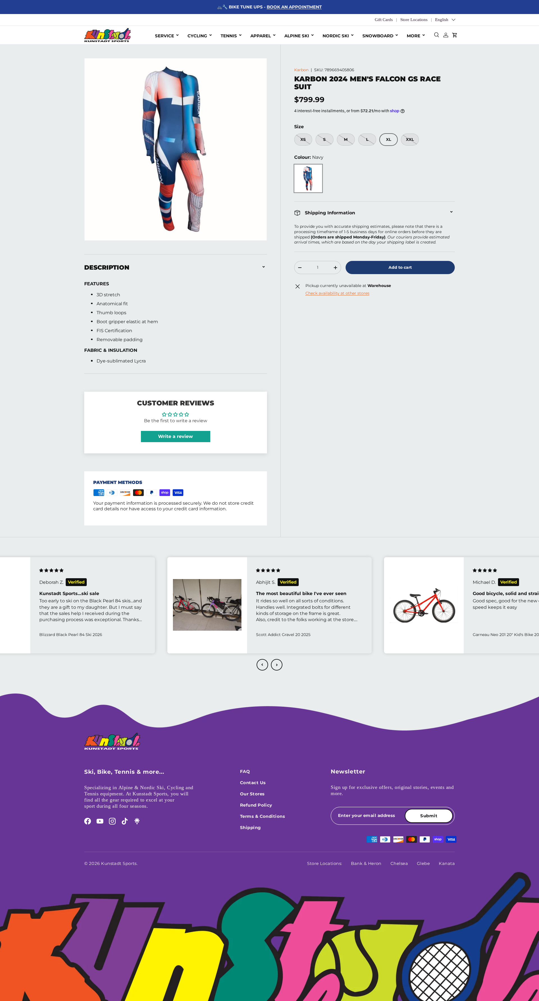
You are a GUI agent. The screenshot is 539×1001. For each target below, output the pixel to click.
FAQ (245, 771)
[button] (262, 665)
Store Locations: (324, 863)
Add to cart (400, 267)
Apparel (260, 35)
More (413, 35)
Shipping (250, 827)
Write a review (175, 436)
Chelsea (399, 863)
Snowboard (377, 35)
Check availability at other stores (337, 293)
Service (164, 35)
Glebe (423, 863)
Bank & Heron (366, 863)
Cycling (197, 35)
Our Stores (252, 793)
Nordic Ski (336, 35)
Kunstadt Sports (119, 863)
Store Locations (414, 19)
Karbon (301, 69)
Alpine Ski (296, 35)
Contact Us (253, 782)
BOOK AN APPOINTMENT (294, 7)
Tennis (229, 35)
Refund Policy (256, 805)
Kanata (447, 863)
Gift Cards (384, 19)
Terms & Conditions (262, 816)
